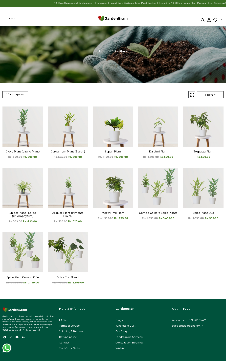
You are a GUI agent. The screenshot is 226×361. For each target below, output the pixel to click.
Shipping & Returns (71, 331)
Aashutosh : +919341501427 (189, 320)
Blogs (119, 320)
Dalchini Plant (158, 151)
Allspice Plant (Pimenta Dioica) (68, 214)
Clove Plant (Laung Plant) (23, 151)
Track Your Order (69, 348)
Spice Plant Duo (203, 212)
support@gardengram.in (187, 325)
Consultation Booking (129, 342)
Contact (64, 342)
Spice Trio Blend (68, 277)
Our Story (121, 331)
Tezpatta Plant (203, 151)
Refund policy (67, 337)
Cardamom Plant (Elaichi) (68, 151)
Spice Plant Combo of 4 (22, 277)
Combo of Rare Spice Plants (158, 212)
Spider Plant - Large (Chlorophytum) (22, 214)
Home (103, 51)
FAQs (62, 320)
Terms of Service (69, 325)
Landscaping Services (128, 337)
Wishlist (120, 348)
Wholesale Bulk (125, 325)
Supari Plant (113, 151)
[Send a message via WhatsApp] (7, 348)
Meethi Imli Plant (113, 212)
